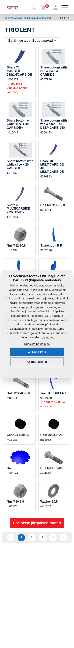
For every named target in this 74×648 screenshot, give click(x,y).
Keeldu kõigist (37, 361)
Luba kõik (38, 352)
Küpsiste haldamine (37, 344)
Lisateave (48, 337)
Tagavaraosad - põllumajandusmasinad (28, 18)
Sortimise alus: (30, 40)
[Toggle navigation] (34, 8)
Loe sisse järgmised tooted (37, 523)
